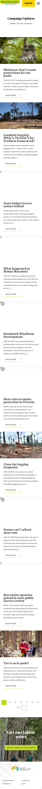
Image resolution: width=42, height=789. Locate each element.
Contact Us (7, 784)
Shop (23, 784)
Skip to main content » (10, 2)
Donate (28, 3)
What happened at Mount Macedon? (17, 270)
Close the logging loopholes (16, 466)
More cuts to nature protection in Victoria (19, 401)
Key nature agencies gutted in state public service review (19, 598)
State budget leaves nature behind (18, 205)
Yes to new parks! (16, 663)
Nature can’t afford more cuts (17, 531)
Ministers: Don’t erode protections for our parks (20, 73)
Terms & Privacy (8, 780)
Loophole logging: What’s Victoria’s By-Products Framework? (19, 138)
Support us (26, 780)
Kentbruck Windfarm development (19, 335)
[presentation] (21, 39)
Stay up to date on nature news (21, 748)
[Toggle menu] (38, 3)
